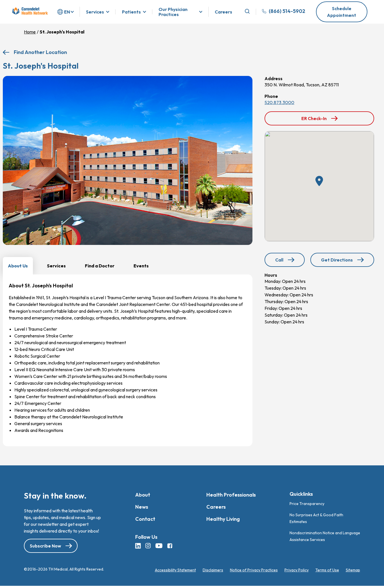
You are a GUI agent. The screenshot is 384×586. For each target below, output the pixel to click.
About (142, 495)
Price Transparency (307, 503)
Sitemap (353, 570)
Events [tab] (141, 266)
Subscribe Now (45, 546)
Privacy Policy (296, 570)
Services (95, 11)
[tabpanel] (127, 360)
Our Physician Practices (173, 12)
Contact (145, 519)
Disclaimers (213, 570)
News (141, 507)
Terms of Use (327, 570)
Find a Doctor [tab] (99, 266)
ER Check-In (317, 120)
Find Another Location (40, 52)
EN (67, 12)
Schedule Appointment (341, 12)
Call (290, 261)
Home (30, 32)
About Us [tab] (18, 266)
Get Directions (338, 262)
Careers (223, 12)
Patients (131, 11)
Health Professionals (231, 495)
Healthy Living (223, 519)
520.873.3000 (279, 102)
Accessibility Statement (175, 570)
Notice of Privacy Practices (254, 570)
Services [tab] (56, 266)
